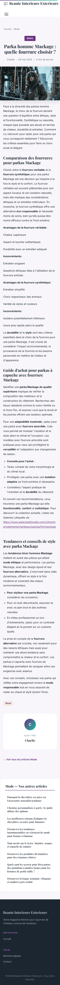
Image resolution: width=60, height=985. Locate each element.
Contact (7, 961)
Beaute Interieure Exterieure (31, 3)
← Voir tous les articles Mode (20, 759)
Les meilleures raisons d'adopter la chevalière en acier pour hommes (27, 820)
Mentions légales (12, 955)
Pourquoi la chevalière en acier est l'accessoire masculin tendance (26, 799)
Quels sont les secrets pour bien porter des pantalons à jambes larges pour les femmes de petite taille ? (29, 868)
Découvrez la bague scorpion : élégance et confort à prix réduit (29, 880)
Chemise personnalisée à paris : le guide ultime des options (30, 809)
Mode (17, 29)
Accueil (7, 29)
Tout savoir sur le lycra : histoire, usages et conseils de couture (29, 845)
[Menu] (6, 14)
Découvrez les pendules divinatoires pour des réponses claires (27, 855)
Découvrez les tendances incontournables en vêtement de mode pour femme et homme (28, 833)
